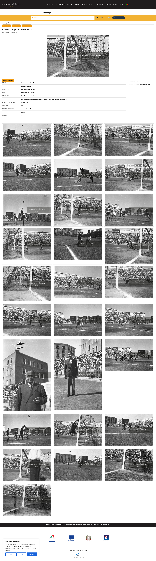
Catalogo (69, 4)
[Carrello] (153, 4)
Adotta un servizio (87, 4)
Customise (10, 554)
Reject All (21, 554)
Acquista (77, 4)
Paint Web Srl (83, 558)
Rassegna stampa (99, 4)
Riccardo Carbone (60, 4)
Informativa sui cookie (81, 550)
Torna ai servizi (16, 26)
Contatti (108, 4)
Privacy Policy (72, 550)
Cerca (109, 18)
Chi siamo (50, 4)
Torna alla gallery (27, 26)
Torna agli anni (6, 26)
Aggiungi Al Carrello (8, 80)
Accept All (31, 554)
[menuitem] (127, 4)
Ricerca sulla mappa (119, 17)
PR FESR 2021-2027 (118, 4)
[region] (21, 548)
